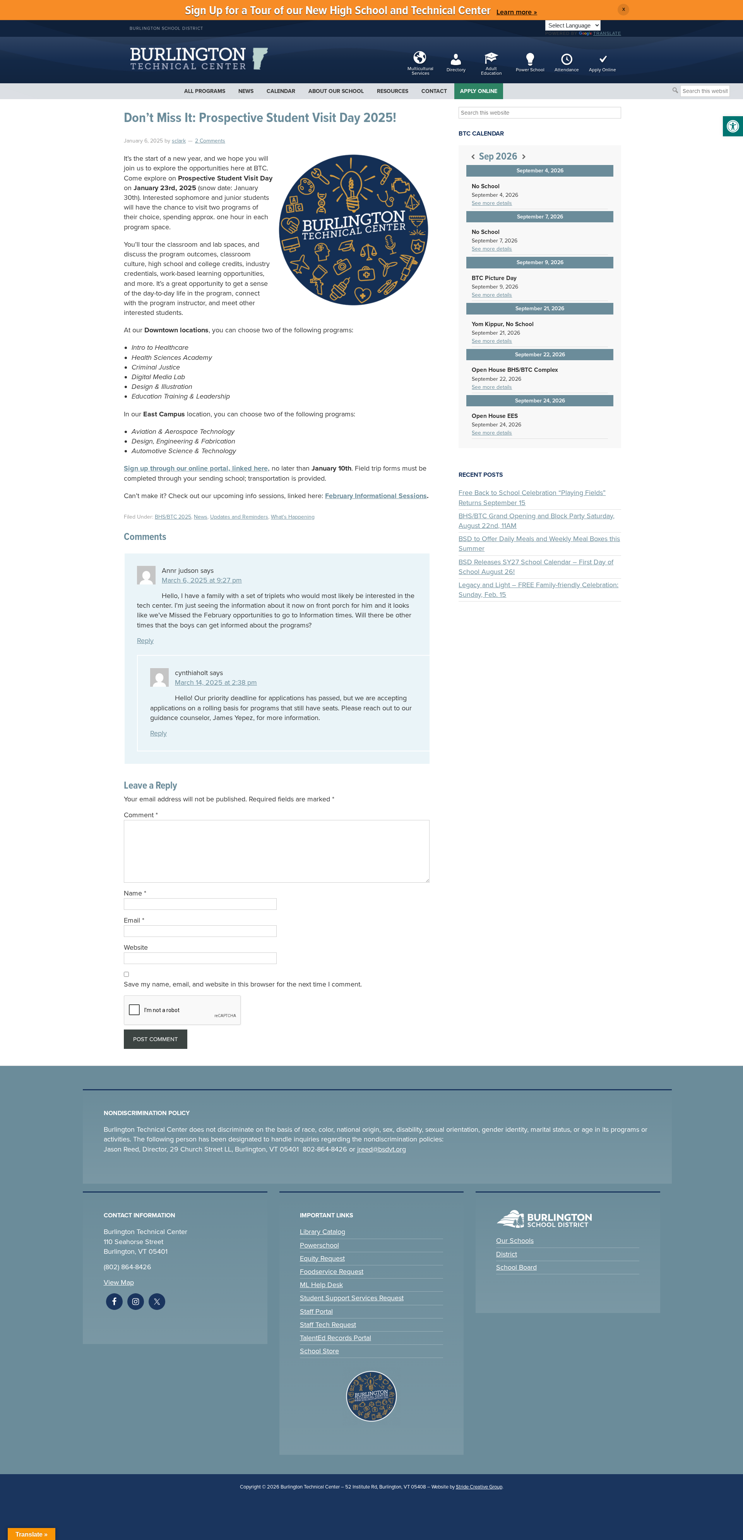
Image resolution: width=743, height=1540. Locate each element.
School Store (319, 1351)
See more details (492, 203)
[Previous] (472, 157)
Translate (607, 33)
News (200, 517)
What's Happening (293, 517)
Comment (141, 815)
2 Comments (210, 141)
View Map (119, 1282)
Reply (145, 640)
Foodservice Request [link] (331, 1271)
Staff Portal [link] (316, 1311)
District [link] (506, 1254)
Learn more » (516, 12)
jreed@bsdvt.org (381, 1149)
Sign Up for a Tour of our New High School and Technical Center (338, 11)
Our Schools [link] (515, 1240)
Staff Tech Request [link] (328, 1324)
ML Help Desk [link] (321, 1284)
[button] (733, 126)
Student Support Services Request (352, 1298)
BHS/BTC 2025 (173, 517)
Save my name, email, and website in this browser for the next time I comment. (243, 984)
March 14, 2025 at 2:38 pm (216, 682)
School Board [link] (516, 1267)
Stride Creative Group (479, 1487)
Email (134, 920)
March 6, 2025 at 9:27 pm (202, 580)
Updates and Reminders (239, 517)
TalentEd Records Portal (335, 1338)
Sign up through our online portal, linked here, (197, 468)
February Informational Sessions (376, 496)
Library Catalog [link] (322, 1231)
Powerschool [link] (319, 1245)
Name (135, 893)
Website (136, 947)
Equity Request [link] (322, 1258)
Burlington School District (166, 28)
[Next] (523, 157)
